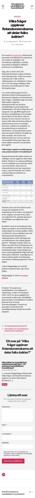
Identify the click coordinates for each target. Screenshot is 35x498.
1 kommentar (18, 44)
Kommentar (6, 407)
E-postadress (7, 434)
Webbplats (5, 443)
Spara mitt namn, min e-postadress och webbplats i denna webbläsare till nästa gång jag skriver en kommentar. (18, 453)
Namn (4, 425)
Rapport (17, 16)
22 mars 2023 (26, 41)
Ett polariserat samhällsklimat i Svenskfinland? (17, 6)
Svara (5, 384)
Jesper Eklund (13, 41)
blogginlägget (16, 55)
